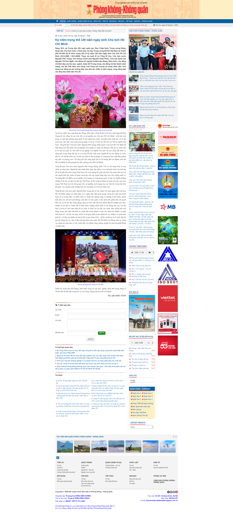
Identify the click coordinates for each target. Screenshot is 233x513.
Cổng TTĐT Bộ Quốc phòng (142, 403)
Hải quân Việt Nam (139, 412)
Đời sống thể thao (111, 481)
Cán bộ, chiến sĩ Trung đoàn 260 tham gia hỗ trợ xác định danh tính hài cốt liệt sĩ (87, 364)
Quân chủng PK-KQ (85, 21)
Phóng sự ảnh (147, 21)
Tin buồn (132, 483)
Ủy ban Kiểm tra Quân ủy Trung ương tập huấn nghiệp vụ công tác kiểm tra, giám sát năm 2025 (137, 25)
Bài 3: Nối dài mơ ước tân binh (143, 279)
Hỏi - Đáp (132, 470)
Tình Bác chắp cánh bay (140, 368)
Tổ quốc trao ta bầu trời (140, 362)
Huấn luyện (85, 465)
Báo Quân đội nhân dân (141, 406)
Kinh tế (105, 21)
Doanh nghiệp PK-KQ (161, 468)
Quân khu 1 (136, 393)
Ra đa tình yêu (86, 486)
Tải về (153, 350)
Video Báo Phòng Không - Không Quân (145, 31)
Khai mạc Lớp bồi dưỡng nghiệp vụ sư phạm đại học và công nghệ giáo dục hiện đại (89, 361)
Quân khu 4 (148, 396)
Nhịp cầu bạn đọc (135, 479)
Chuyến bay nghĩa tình (136, 72)
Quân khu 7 (148, 399)
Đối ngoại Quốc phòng (64, 481)
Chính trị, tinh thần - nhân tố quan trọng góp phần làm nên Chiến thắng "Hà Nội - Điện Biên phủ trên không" (141, 229)
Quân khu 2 (148, 393)
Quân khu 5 (136, 399)
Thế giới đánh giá (111, 468)
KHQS (83, 468)
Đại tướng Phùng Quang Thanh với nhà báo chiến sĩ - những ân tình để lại (142, 260)
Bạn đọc (137, 21)
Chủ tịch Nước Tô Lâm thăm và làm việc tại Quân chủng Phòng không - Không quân (141, 188)
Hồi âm (131, 481)
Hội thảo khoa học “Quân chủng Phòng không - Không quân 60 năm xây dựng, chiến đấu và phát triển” (73, 396)
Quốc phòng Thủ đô (140, 415)
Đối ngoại (113, 21)
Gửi (91, 339)
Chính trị (75, 31)
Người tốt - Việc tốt (87, 470)
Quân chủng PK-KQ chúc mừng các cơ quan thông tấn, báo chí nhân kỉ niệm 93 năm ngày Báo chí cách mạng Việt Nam (108, 388)
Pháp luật (97, 21)
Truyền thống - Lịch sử (112, 465)
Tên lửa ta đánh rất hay (140, 359)
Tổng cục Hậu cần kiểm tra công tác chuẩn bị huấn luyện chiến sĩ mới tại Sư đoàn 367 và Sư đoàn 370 (108, 406)
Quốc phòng (71, 21)
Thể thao (129, 21)
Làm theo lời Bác (85, 31)
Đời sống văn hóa (87, 481)
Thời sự (63, 21)
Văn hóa (121, 21)
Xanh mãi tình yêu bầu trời (141, 266)
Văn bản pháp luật (135, 468)
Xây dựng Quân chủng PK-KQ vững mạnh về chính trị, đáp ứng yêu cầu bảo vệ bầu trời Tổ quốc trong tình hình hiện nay (73, 388)
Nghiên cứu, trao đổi (88, 472)
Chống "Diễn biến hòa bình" (102, 31)
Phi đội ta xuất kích (138, 365)
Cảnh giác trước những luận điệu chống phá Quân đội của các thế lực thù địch (142, 237)
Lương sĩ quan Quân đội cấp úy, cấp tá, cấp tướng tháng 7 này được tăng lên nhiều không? (140, 196)
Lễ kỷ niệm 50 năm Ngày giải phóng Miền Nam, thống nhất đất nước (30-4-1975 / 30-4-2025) (142, 174)
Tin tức (67, 31)
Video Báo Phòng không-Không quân (164, 481)
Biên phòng (136, 409)
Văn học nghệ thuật (87, 483)
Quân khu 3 (136, 396)
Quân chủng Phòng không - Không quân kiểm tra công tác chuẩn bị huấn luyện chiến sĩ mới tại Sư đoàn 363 (73, 414)
